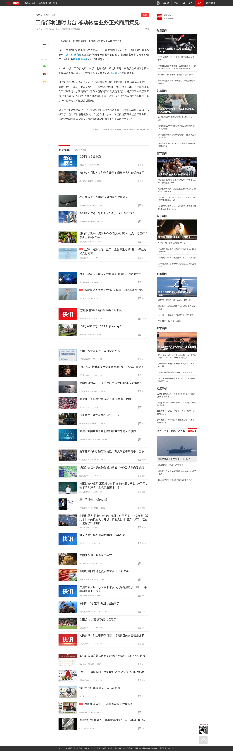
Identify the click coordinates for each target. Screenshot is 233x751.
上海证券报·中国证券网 (70, 29)
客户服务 (122, 748)
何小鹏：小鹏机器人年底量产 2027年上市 (175, 315)
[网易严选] (176, 3)
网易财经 (47, 15)
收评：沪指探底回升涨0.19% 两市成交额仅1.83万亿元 (111, 671)
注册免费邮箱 (210, 3)
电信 (114, 73)
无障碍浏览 (43, 3)
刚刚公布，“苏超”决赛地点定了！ (99, 619)
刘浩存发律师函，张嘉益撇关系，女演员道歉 (177, 258)
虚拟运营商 (72, 54)
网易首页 (26, 3)
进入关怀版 (53, 3)
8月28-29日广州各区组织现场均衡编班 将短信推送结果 (112, 655)
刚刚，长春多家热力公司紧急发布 (99, 350)
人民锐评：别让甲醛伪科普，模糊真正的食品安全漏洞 (111, 635)
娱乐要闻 (162, 216)
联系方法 (106, 748)
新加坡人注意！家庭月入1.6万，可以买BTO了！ (108, 213)
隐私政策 (130, 748)
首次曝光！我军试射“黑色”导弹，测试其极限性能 (113, 290)
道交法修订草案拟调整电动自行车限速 (102, 534)
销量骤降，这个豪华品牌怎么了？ (99, 415)
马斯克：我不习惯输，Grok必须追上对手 (175, 300)
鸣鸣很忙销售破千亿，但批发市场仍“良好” (176, 74)
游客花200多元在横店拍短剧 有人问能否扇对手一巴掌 (111, 451)
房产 (159, 431)
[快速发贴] (44, 43)
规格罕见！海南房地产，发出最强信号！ (175, 468)
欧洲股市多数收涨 (90, 156)
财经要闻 (162, 30)
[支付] (184, 3)
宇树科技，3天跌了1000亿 (169, 321)
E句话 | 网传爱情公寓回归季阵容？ (173, 243)
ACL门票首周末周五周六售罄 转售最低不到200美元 (110, 273)
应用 (33, 3)
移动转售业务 (80, 59)
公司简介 (98, 748)
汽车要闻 (162, 328)
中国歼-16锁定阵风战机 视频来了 (99, 603)
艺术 (166, 431)
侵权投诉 (171, 748)
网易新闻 (167, 15)
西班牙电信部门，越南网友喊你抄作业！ (108, 704)
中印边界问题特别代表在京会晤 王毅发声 (104, 571)
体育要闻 (162, 153)
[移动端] (158, 3)
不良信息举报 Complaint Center (146, 748)
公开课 (181, 431)
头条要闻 (162, 90)
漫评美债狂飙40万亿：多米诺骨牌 (99, 687)
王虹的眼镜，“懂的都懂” (93, 499)
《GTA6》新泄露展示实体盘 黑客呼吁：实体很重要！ (111, 366)
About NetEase (88, 748)
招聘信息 (114, 748)
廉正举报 (163, 748)
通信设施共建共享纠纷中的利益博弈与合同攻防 (107, 431)
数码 (173, 431)
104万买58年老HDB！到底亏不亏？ (100, 326)
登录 (199, 3)
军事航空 (192, 431)
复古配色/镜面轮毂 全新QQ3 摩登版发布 (175, 372)
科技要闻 (162, 273)
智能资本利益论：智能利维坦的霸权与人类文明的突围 (111, 172)
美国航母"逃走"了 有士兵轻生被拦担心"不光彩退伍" (110, 382)
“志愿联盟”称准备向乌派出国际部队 (100, 310)
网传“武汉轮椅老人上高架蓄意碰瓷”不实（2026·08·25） (112, 720)
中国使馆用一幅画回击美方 (95, 555)
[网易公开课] (167, 3)
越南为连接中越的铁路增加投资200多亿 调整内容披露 (111, 467)
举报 (147, 29)
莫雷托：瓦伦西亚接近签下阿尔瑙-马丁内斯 (105, 399)
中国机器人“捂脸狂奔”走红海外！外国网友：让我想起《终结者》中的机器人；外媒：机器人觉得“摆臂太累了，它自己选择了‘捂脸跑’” (114, 519)
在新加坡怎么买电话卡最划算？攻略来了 (103, 197)
